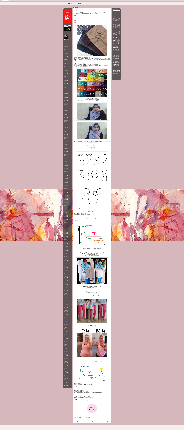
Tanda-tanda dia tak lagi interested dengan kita (116, 39)
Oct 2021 (65, 127)
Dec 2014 (65, 243)
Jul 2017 (65, 199)
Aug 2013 (65, 266)
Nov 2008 (65, 347)
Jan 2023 (65, 106)
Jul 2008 (65, 352)
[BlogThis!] (86, 417)
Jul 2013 (65, 267)
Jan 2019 (65, 174)
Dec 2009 (65, 328)
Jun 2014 (65, 252)
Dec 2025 (65, 56)
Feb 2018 (65, 189)
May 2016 (65, 219)
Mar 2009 (65, 341)
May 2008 (65, 355)
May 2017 (65, 202)
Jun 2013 (65, 269)
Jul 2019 (65, 165)
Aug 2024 (65, 79)
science (114, 31)
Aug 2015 (65, 232)
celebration (114, 19)
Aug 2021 (65, 130)
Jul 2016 (65, 216)
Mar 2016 (65, 222)
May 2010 (65, 321)
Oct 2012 (65, 280)
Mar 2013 (65, 273)
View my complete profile (67, 40)
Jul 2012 (65, 284)
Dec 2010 (65, 311)
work (116, 34)
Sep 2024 (65, 77)
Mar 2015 (65, 239)
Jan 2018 (65, 191)
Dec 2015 (65, 226)
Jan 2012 (65, 293)
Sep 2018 (65, 179)
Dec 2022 (65, 107)
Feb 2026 (65, 53)
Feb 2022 (65, 121)
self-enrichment (116, 32)
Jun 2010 (65, 320)
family (116, 20)
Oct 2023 (65, 93)
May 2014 (65, 253)
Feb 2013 (65, 274)
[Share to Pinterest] (89, 417)
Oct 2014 (65, 246)
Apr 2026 (65, 50)
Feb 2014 (65, 257)
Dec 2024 (65, 73)
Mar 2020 (65, 154)
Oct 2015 (65, 229)
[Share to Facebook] (88, 417)
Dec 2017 (65, 192)
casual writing (116, 18)
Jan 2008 (65, 361)
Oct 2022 (65, 110)
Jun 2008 (65, 354)
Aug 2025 (65, 62)
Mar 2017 (65, 205)
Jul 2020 (65, 148)
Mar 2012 (65, 290)
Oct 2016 (65, 212)
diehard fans (118, 19)
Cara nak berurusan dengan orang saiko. (115, 46)
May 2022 (65, 117)
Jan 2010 (65, 327)
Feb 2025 (65, 70)
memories (114, 27)
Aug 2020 (65, 147)
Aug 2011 (65, 300)
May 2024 (65, 83)
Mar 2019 (65, 171)
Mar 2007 (65, 375)
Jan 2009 (65, 344)
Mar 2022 (65, 120)
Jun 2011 (65, 303)
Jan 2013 (65, 276)
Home (92, 421)
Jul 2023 (65, 97)
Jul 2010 (65, 318)
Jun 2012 (65, 286)
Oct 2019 (65, 161)
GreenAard (115, 22)
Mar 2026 (65, 52)
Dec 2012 (65, 277)
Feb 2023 (65, 104)
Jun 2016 (65, 218)
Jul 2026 (65, 46)
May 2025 (65, 66)
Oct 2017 (65, 195)
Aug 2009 (65, 334)
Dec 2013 (65, 260)
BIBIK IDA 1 (75, 15)
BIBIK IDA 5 (75, 22)
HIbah (113, 23)
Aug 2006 (65, 385)
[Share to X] (87, 417)
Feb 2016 (65, 223)
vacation (114, 33)
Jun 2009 (65, 337)
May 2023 (65, 100)
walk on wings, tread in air (74, 4)
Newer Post (76, 421)
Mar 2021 (65, 137)
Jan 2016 (65, 225)
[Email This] (85, 417)
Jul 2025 (65, 63)
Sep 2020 (65, 145)
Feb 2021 (65, 138)
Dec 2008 (65, 345)
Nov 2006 (65, 381)
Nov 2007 (65, 364)
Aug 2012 (65, 283)
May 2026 (65, 49)
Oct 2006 (65, 382)
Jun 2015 (65, 235)
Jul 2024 (65, 80)
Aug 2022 (65, 113)
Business (114, 17)
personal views (116, 29)
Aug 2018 (65, 181)
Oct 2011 (65, 297)
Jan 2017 (65, 208)
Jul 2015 (65, 233)
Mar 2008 (65, 358)
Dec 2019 (65, 158)
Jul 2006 (65, 386)
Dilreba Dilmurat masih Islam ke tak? (116, 53)
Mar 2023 (65, 103)
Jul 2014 (65, 250)
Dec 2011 (65, 294)
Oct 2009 (65, 331)
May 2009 (65, 338)
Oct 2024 (65, 76)
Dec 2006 (65, 379)
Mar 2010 (65, 324)
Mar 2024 (65, 86)
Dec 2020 (65, 141)
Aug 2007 (65, 368)
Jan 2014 (65, 259)
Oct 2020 (65, 144)
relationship (115, 30)
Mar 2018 (65, 188)
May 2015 (65, 236)
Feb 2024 (65, 87)
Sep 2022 (65, 111)
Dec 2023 (65, 90)
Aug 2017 (65, 198)
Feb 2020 (65, 155)
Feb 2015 (65, 240)
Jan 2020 (65, 157)
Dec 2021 (65, 124)
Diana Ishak (67, 39)
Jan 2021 (65, 140)
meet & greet (117, 26)
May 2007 (65, 372)
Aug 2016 (65, 215)
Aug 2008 (65, 351)
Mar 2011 (65, 307)
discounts (114, 20)
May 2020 (65, 151)
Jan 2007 (65, 378)
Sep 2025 (65, 60)
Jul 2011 (65, 301)
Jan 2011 (65, 310)
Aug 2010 (65, 317)
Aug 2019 (65, 164)
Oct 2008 (65, 348)
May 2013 (65, 270)
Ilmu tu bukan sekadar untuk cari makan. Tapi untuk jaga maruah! (116, 61)
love (119, 24)
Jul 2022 (65, 114)
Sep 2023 (65, 94)
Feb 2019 (65, 172)
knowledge (115, 24)
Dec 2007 (65, 362)
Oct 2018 (65, 178)
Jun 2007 (65, 371)
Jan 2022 (65, 123)
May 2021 (65, 134)
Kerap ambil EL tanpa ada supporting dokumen (116, 68)
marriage (114, 25)
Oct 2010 (65, 314)
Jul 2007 (65, 369)
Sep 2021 (65, 128)
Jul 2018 (65, 182)
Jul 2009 (65, 335)
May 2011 (65, 304)
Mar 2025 (65, 69)
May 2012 (65, 287)
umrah (119, 32)
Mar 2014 (65, 256)
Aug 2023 (65, 96)
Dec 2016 (65, 209)
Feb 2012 (65, 291)
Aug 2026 (65, 45)
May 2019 (65, 168)
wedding (114, 34)
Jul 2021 (65, 131)
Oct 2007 (65, 365)
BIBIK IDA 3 (75, 18)
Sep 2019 (65, 162)
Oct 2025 (65, 59)
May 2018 (65, 185)
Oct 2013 (65, 263)
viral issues (118, 33)
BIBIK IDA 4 (75, 20)
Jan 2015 (65, 242)
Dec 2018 (65, 175)
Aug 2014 (65, 249)
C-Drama (118, 17)
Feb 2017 (65, 206)
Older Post (108, 421)
